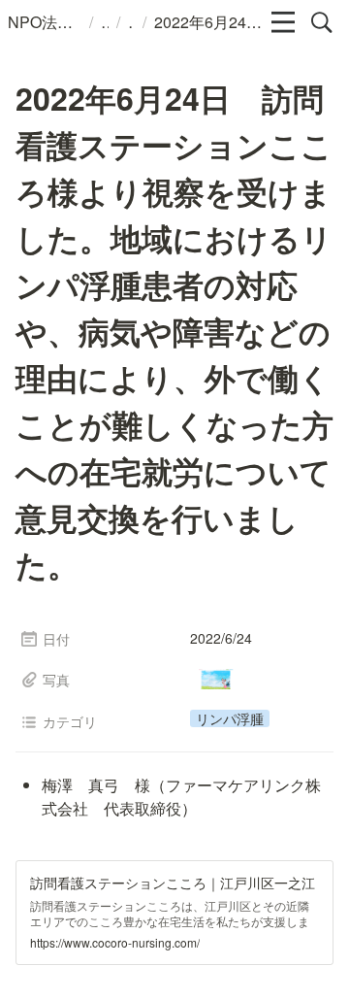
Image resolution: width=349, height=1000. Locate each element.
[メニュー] (283, 22)
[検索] (321, 22)
